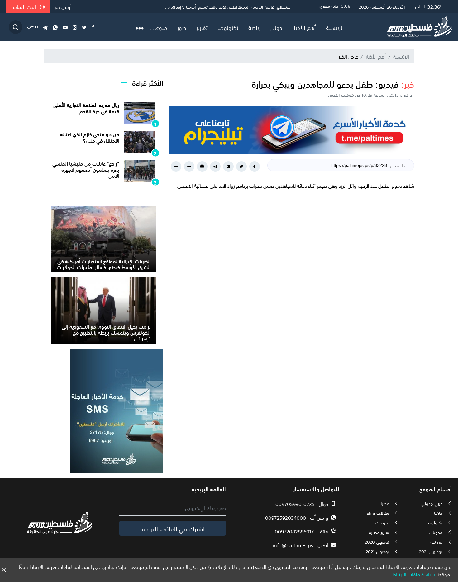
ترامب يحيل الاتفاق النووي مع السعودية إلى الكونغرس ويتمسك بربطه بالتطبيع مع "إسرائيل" (106, 332)
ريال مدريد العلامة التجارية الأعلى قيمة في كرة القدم (86, 107)
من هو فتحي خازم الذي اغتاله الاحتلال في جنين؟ (89, 137)
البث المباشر (24, 7)
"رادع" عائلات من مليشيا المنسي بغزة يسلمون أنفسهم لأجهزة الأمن (85, 169)
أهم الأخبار (304, 27)
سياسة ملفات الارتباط (413, 574)
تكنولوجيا (227, 27)
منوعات (158, 27)
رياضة (254, 27)
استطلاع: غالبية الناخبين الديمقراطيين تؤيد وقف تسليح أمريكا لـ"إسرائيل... (228, 6)
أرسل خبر (63, 7)
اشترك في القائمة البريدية (172, 528)
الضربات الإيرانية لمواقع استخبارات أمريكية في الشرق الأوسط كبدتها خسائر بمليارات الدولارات (104, 264)
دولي (276, 27)
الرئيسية (335, 27)
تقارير (202, 27)
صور (181, 27)
